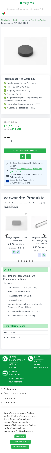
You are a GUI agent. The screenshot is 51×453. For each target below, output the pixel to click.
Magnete (25, 20)
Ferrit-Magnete (38, 20)
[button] (14, 252)
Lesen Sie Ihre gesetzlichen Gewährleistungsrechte (22, 181)
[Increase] (17, 141)
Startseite (5, 20)
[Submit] (42, 9)
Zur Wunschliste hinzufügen (22, 156)
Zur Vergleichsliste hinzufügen (28, 156)
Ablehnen (20, 436)
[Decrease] (6, 141)
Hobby (15, 20)
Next (43, 234)
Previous (7, 234)
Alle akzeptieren (20, 447)
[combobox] (25, 9)
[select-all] (11, 207)
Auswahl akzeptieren (20, 442)
